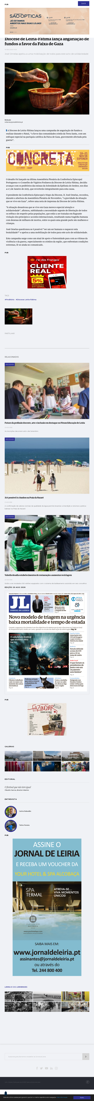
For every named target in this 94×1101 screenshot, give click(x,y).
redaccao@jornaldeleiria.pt (14, 122)
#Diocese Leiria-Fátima (26, 299)
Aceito (82, 1097)
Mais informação (62, 1097)
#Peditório (9, 299)
